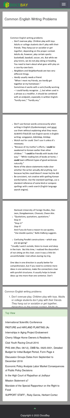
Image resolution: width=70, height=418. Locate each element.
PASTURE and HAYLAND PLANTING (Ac (27, 327)
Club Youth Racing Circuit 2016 (22, 342)
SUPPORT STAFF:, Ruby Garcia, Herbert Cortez (31, 395)
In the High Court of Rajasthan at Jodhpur (27, 375)
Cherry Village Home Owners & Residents (27, 337)
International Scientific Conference (23, 322)
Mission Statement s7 (16, 380)
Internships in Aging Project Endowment (26, 332)
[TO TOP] (35, 408)
